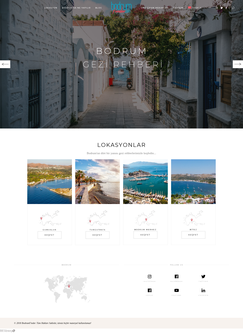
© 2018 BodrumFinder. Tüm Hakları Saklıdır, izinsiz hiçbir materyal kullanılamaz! (52, 323)
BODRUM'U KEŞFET (121, 79)
